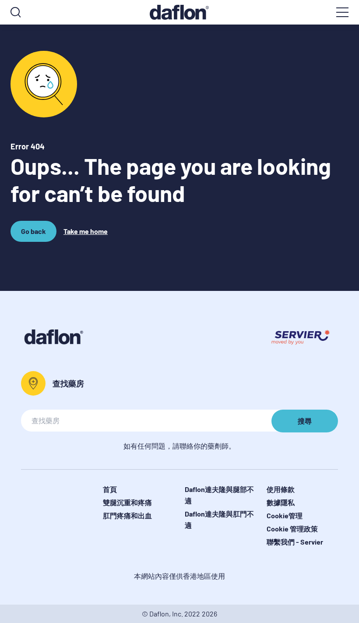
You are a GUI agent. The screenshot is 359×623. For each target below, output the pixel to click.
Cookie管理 (285, 515)
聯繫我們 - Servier (295, 542)
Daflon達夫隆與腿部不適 (219, 495)
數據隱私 (281, 502)
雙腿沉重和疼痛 (127, 502)
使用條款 (281, 489)
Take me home (85, 231)
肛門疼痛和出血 (127, 515)
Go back (35, 234)
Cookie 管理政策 (292, 528)
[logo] (179, 12)
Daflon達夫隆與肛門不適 (219, 519)
